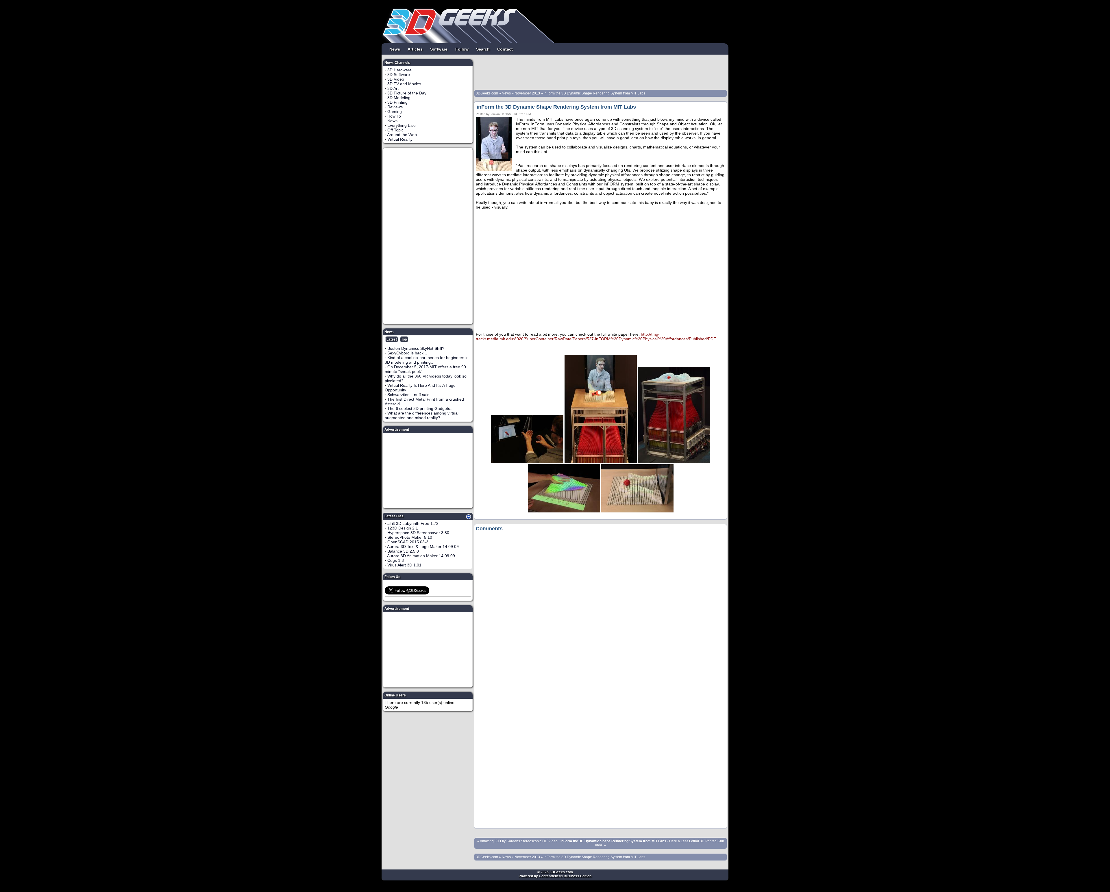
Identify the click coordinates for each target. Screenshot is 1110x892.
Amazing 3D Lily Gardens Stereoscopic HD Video (519, 841)
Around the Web (402, 134)
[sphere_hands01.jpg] (637, 511)
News (394, 49)
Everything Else (401, 125)
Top (404, 339)
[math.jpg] (564, 511)
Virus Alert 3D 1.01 (404, 565)
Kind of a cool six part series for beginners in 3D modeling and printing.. (427, 360)
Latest (391, 339)
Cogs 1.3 (395, 560)
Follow (462, 49)
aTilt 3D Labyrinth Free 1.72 (413, 523)
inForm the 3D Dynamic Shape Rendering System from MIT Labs (594, 93)
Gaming (394, 111)
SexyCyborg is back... (407, 353)
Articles (415, 49)
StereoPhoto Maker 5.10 (409, 537)
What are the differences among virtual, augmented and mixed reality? (422, 415)
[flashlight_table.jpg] (601, 462)
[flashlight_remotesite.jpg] (527, 462)
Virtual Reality (399, 139)
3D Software (398, 74)
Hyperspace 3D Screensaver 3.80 (418, 532)
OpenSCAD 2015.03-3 (407, 542)
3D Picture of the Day (406, 93)
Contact (505, 49)
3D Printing (397, 102)
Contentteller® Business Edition (565, 876)
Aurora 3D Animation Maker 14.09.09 (421, 555)
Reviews (395, 107)
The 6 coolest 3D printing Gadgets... (420, 408)
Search (483, 49)
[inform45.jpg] (674, 462)
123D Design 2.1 (402, 528)
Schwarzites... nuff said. (409, 394)
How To (394, 116)
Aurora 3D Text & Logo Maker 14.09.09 (423, 546)
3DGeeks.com (487, 93)
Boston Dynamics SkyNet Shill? (415, 348)
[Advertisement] (428, 235)
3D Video (395, 79)
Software (438, 49)
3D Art (393, 88)
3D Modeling (398, 97)
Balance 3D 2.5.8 (403, 551)
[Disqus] (600, 607)
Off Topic (395, 130)
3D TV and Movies (404, 83)
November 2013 (527, 93)
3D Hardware (399, 70)
